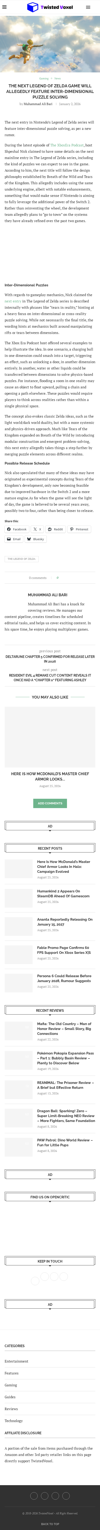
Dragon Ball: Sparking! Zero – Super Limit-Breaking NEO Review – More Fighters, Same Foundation (66, 1116)
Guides (10, 1397)
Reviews (11, 1408)
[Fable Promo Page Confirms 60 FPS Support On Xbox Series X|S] (19, 954)
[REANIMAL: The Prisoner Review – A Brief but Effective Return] (19, 1089)
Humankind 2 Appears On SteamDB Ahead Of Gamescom (63, 893)
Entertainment (16, 1361)
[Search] (95, 7)
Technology (14, 1420)
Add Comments (50, 803)
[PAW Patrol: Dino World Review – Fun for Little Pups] (19, 1147)
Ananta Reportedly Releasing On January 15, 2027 (65, 922)
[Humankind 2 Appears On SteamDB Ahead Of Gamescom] (19, 898)
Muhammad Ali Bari (38, 104)
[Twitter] (44, 1496)
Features (12, 1373)
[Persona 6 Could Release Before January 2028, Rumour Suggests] (19, 983)
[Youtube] (55, 1496)
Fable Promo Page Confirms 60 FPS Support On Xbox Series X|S (64, 950)
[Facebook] (34, 1496)
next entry (13, 301)
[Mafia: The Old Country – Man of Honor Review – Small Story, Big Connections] (19, 1031)
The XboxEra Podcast (67, 145)
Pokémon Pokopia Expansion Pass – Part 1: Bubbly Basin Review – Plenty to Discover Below (65, 1058)
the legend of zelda (22, 559)
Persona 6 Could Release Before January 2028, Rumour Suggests (64, 978)
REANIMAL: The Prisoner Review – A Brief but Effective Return (65, 1085)
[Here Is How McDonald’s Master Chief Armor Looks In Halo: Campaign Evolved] (50, 737)
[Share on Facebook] (63, 577)
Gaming (11, 1385)
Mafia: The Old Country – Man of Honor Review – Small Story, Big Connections (64, 1029)
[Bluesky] (66, 1496)
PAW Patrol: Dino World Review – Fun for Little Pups (65, 1142)
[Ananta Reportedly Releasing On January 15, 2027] (19, 926)
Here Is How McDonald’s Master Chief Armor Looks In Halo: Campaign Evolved (63, 867)
